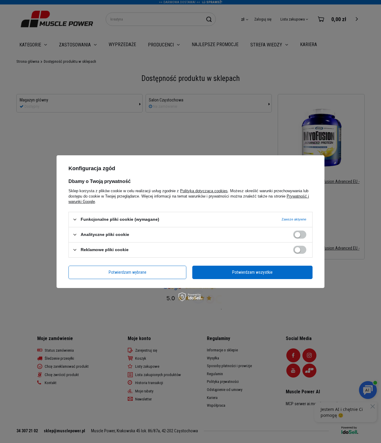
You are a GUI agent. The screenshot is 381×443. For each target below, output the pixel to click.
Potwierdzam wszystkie (252, 272)
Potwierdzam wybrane (127, 272)
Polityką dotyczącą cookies (204, 190)
